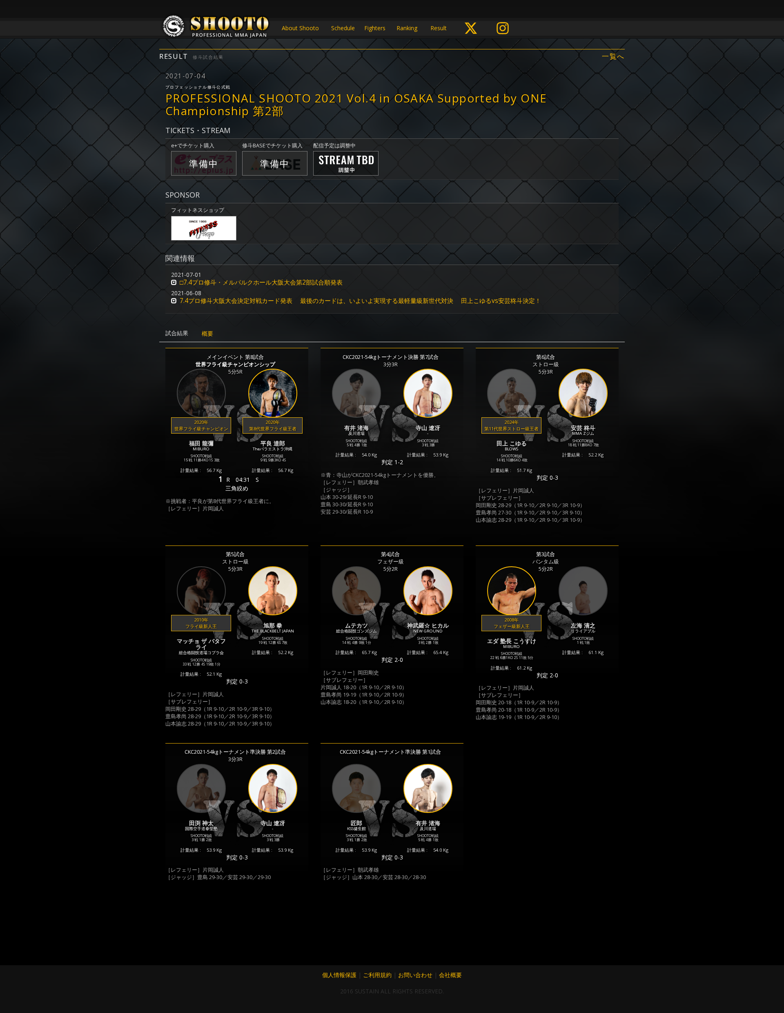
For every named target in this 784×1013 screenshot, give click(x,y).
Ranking (406, 28)
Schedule (343, 28)
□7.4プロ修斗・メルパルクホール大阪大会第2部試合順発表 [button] (261, 282)
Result (438, 28)
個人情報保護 (339, 975)
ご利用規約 (377, 975)
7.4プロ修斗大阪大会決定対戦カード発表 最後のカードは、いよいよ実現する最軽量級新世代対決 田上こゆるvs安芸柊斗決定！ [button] (360, 300)
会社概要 (450, 975)
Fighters (374, 28)
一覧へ (613, 56)
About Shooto (300, 28)
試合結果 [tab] (176, 333)
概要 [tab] (207, 333)
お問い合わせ (415, 975)
